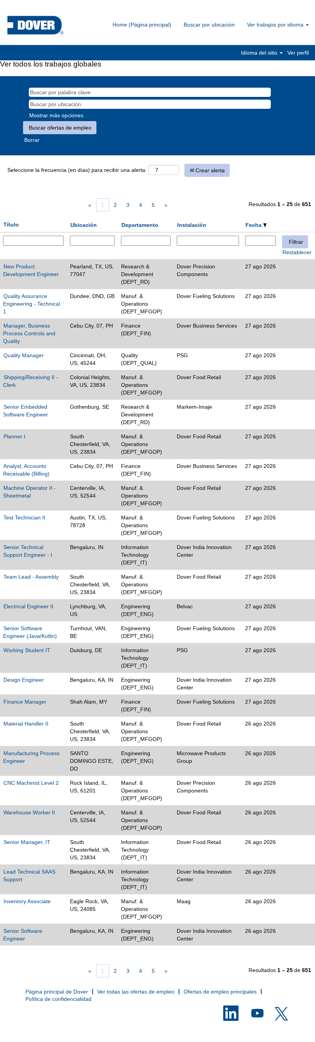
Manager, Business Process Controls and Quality (29, 333)
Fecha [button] (254, 225)
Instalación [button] (191, 225)
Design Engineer (23, 680)
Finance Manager (24, 702)
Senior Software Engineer (22, 935)
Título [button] (11, 224)
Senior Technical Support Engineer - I (27, 551)
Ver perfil (298, 53)
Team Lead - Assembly (31, 577)
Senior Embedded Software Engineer (25, 411)
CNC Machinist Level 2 (31, 783)
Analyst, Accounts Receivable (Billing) (26, 470)
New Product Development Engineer (31, 270)
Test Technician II (24, 517)
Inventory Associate (27, 901)
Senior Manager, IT (26, 842)
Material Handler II (25, 724)
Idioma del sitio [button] (260, 53)
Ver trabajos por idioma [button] (276, 25)
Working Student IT (26, 650)
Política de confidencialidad (58, 999)
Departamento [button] (139, 225)
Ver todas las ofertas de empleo (135, 992)
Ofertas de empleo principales (220, 992)
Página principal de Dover (56, 992)
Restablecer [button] (297, 252)
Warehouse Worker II (29, 812)
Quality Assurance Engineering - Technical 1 (31, 304)
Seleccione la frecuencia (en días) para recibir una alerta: (77, 170)
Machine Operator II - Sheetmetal (29, 492)
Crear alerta (209, 170)
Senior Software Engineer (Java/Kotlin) (30, 632)
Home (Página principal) (142, 25)
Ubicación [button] (83, 225)
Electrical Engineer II (28, 606)
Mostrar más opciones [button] (56, 115)
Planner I (14, 436)
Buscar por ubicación (209, 25)
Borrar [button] (32, 140)
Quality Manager (23, 355)
